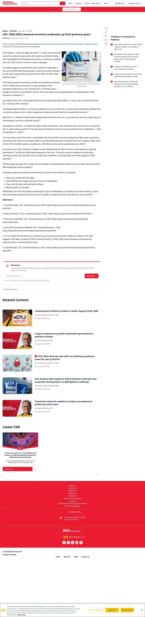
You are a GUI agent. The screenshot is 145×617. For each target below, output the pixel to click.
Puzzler (87, 3)
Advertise (72, 488)
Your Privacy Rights (72, 506)
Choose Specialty (70, 9)
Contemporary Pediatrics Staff (47, 315)
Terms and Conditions (72, 498)
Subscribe (90, 276)
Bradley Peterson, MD (45, 340)
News (76, 557)
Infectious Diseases (10, 289)
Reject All (112, 610)
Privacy (72, 501)
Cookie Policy (21, 615)
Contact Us (72, 491)
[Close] (141, 610)
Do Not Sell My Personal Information (72, 503)
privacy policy (45, 280)
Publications (95, 3)
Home (58, 557)
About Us (72, 485)
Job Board (72, 496)
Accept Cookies (127, 610)
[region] (72, 610)
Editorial (72, 493)
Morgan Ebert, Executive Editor (48, 386)
